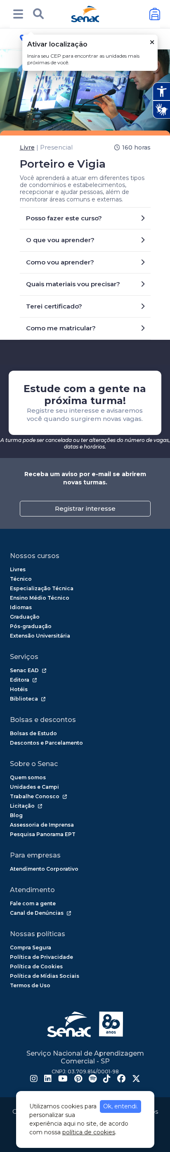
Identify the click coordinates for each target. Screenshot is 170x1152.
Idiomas (21, 607)
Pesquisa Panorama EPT (43, 834)
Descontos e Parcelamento (46, 743)
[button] (18, 14)
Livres (18, 569)
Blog (16, 815)
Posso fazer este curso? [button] (64, 218)
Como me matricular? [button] (61, 328)
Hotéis (19, 689)
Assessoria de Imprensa (42, 825)
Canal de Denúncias (37, 913)
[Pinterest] (78, 1079)
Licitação (22, 806)
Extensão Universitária (40, 636)
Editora (19, 680)
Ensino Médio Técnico (39, 598)
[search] (38, 14)
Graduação (25, 617)
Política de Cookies (36, 966)
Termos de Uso (30, 985)
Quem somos (28, 777)
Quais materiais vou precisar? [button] (73, 284)
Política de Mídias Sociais (44, 976)
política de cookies (88, 1132)
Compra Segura (30, 947)
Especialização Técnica (41, 588)
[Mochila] (154, 14)
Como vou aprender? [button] (60, 262)
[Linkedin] (48, 1079)
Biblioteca (24, 699)
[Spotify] (93, 1079)
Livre (27, 147)
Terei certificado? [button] (54, 306)
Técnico (21, 579)
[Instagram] (34, 1079)
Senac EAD (24, 670)
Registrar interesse (85, 508)
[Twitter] (136, 1079)
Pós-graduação (31, 626)
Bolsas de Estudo (33, 733)
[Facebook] (121, 1079)
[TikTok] (107, 1079)
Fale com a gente (33, 903)
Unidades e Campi (34, 787)
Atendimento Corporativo (44, 869)
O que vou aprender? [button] (60, 240)
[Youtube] (63, 1079)
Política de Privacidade (41, 957)
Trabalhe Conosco (34, 796)
